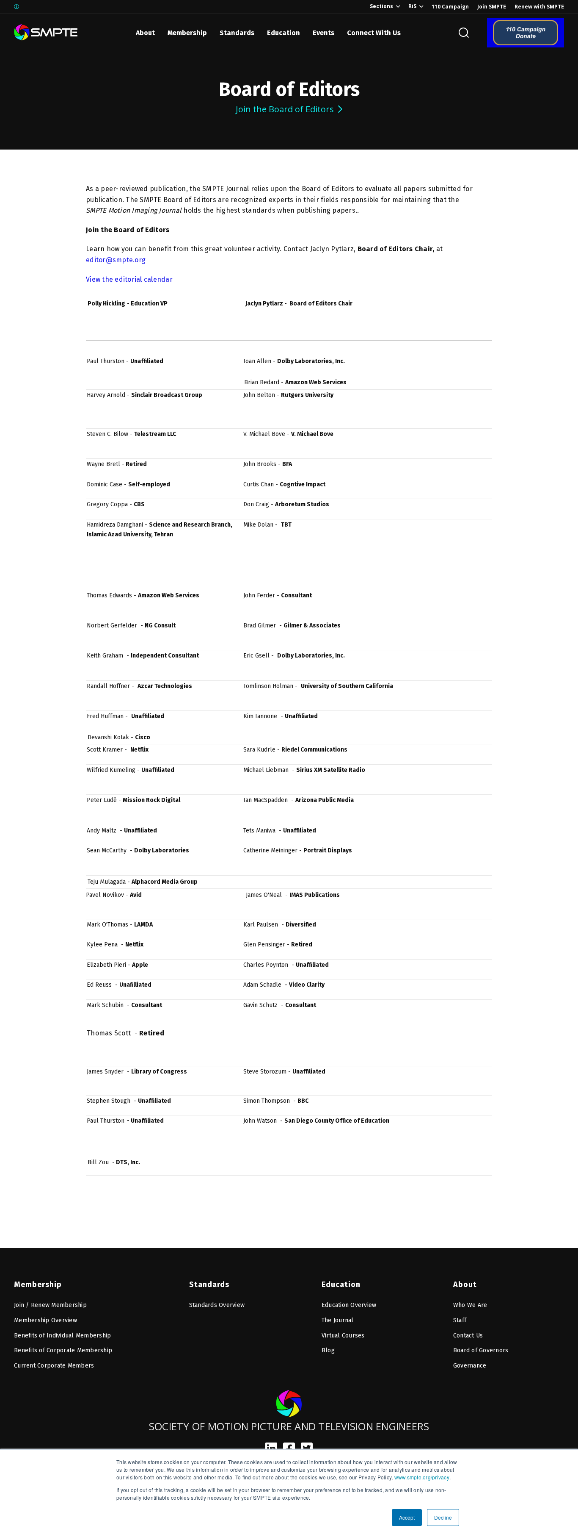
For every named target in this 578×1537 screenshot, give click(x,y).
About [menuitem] (465, 1284)
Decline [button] (443, 1517)
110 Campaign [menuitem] (450, 6)
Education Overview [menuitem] (349, 1305)
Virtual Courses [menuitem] (343, 1335)
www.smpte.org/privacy (421, 1477)
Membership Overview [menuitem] (45, 1320)
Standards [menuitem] (209, 1284)
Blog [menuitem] (328, 1350)
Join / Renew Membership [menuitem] (50, 1305)
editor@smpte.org (116, 260)
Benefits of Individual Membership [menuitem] (62, 1335)
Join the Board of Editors (285, 109)
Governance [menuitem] (470, 1365)
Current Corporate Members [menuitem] (54, 1365)
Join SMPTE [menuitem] (491, 6)
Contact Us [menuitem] (468, 1335)
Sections (381, 6)
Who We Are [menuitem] (470, 1305)
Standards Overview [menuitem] (217, 1305)
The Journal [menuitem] (338, 1320)
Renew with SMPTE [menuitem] (539, 6)
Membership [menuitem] (38, 1284)
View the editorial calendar (129, 279)
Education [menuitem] (341, 1284)
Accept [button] (407, 1517)
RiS (412, 6)
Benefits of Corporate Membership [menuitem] (63, 1350)
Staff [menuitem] (459, 1320)
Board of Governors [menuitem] (481, 1350)
